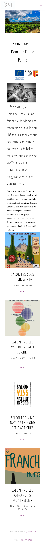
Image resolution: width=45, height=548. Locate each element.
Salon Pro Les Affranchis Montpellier (22, 495)
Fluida (22, 540)
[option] (22, 21)
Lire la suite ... (22, 291)
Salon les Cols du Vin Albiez (22, 277)
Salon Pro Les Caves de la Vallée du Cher (22, 347)
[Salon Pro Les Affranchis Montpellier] (22, 483)
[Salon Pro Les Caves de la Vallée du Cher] (22, 335)
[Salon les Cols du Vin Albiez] (22, 267)
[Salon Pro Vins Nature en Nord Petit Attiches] (22, 411)
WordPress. (28, 540)
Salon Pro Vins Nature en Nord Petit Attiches (22, 422)
